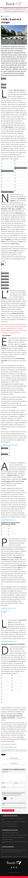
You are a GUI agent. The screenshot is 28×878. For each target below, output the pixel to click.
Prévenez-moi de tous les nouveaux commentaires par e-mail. (14, 803)
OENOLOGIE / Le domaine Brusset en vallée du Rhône (12, 837)
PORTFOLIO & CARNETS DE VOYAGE (14, 11)
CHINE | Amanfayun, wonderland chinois (10, 832)
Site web (4, 787)
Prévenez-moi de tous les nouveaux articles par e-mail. (14, 807)
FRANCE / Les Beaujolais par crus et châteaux (17, 821)
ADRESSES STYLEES (8, 8)
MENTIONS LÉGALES (7, 856)
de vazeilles (3, 821)
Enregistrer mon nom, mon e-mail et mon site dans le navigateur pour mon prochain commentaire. (13, 793)
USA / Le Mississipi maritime (7, 839)
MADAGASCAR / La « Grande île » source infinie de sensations (14, 835)
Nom (3, 782)
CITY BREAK (6, 16)
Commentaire (5, 771)
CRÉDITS (15, 856)
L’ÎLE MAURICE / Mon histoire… (11, 824)
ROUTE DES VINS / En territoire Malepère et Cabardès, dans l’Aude (14, 842)
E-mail (16, 782)
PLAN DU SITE (22, 856)
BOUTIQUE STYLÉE (20, 8)
